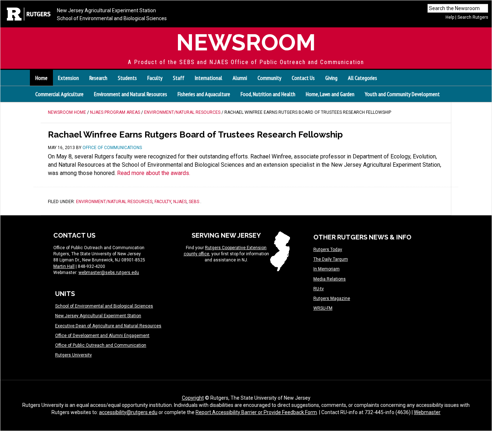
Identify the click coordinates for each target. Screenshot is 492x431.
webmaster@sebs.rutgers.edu (109, 272)
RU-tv (318, 288)
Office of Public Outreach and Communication (100, 345)
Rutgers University (73, 355)
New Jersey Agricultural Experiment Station (106, 10)
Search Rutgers (472, 17)
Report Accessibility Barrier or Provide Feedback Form (256, 412)
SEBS (194, 201)
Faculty (163, 201)
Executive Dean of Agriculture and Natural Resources (108, 325)
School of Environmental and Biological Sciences (112, 18)
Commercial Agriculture (59, 94)
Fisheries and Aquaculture (204, 94)
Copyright (193, 398)
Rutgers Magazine (331, 298)
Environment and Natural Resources (130, 94)
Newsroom (246, 42)
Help (450, 17)
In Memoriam (326, 268)
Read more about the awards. (153, 173)
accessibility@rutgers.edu (128, 412)
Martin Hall (64, 266)
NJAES (180, 201)
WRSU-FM (322, 308)
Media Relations (329, 279)
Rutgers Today (327, 249)
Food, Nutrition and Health (268, 94)
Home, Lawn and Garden (330, 94)
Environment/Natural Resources (114, 201)
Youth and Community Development (402, 94)
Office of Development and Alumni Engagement (102, 335)
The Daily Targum (330, 259)
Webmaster (427, 412)
